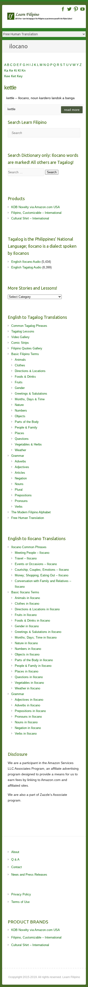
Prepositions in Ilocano (30, 711)
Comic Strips (20, 342)
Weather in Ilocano (27, 688)
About (15, 852)
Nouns (19, 484)
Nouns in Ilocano (26, 722)
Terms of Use (20, 902)
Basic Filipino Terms (25, 354)
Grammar (17, 455)
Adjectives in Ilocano (29, 699)
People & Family (26, 427)
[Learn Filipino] (46, 17)
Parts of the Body (27, 422)
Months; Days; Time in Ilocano (36, 637)
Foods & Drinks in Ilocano (32, 620)
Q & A (15, 859)
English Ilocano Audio (26, 261)
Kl (20, 70)
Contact (16, 867)
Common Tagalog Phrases (29, 326)
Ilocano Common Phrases (28, 547)
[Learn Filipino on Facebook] (63, 9)
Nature (19, 405)
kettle (10, 87)
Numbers (21, 410)
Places (19, 433)
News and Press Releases (29, 874)
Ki (16, 70)
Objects (20, 416)
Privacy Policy (21, 894)
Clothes (20, 365)
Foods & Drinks (25, 376)
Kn (24, 70)
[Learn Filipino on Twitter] (69, 9)
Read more (72, 110)
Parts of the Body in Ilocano (34, 660)
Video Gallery (20, 337)
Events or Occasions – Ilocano (36, 564)
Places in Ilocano (26, 671)
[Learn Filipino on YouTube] (82, 9)
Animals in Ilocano (27, 598)
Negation (21, 478)
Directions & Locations (30, 371)
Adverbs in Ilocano (27, 705)
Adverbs (20, 461)
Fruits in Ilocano (26, 615)
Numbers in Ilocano (28, 649)
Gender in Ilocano (27, 626)
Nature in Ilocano (26, 643)
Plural (19, 489)
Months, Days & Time (30, 399)
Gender (20, 388)
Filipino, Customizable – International (36, 212)
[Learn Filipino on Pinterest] (76, 9)
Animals (20, 359)
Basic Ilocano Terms (25, 592)
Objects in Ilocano (27, 654)
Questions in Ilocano (29, 677)
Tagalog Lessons (22, 331)
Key (20, 76)
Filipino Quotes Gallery (26, 348)
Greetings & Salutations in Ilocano (38, 632)
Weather (20, 450)
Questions (22, 439)
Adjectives (22, 467)
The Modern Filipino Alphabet (31, 512)
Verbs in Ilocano (26, 733)
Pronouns (21, 501)
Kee (7, 76)
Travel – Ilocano (26, 558)
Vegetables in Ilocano (29, 682)
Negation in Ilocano (28, 728)
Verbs (19, 506)
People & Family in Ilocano (33, 665)
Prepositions (23, 495)
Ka (6, 70)
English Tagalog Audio (26, 267)
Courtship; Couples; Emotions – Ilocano (42, 569)
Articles (20, 472)
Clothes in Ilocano (27, 603)
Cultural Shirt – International (30, 218)
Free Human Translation (27, 518)
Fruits (19, 382)
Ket (14, 76)
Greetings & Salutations (31, 393)
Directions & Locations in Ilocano (37, 609)
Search (52, 172)
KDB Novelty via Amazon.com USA (35, 207)
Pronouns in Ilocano (28, 716)
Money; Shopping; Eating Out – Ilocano (41, 575)
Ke (11, 70)
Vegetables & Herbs (28, 444)
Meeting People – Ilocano (32, 552)
